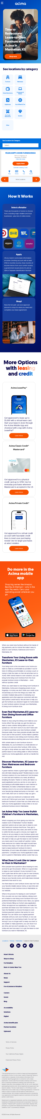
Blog (5, 1001)
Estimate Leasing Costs (20, 167)
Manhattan (19, 941)
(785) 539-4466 (20, 159)
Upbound (7, 1031)
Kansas (12, 941)
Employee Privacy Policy (13, 1060)
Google (29, 635)
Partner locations (10, 1027)
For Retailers (8, 963)
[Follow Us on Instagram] (30, 947)
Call (24, 173)
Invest (6, 997)
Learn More (19, 436)
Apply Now (20, 163)
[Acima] (20, 4)
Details (17, 173)
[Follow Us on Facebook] (11, 947)
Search (31, 173)
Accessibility (8, 1008)
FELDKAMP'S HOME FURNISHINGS (20, 153)
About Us (7, 974)
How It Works (9, 954)
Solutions (7, 1012)
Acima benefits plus (11, 1023)
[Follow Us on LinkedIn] (17, 947)
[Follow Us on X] (24, 947)
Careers (6, 993)
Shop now (13, 56)
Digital (6, 1016)
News (6, 978)
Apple (13, 635)
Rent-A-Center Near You (12, 967)
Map (9, 173)
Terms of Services (11, 1042)
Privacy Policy (10, 1048)
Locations (5, 941)
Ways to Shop (9, 959)
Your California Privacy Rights (14, 1054)
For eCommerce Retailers (13, 986)
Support (7, 982)
